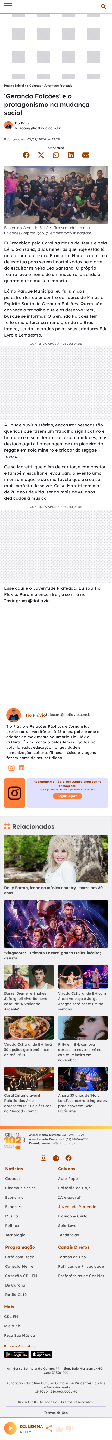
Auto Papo (68, 1178)
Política (12, 1225)
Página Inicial (14, 85)
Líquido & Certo (73, 1216)
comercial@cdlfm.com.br (58, 1143)
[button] (103, 6)
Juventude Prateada (58, 85)
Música (11, 1216)
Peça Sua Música (19, 1335)
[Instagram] (43, 1158)
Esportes (13, 1206)
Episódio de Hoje (74, 1188)
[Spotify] (56, 1158)
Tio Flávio (22, 123)
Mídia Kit (12, 1326)
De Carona (15, 1285)
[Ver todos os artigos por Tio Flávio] (8, 126)
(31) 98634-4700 (77, 1139)
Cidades (13, 1178)
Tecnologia (15, 1235)
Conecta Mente (19, 1266)
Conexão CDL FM (21, 1275)
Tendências (68, 1235)
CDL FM (11, 1316)
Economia (14, 1197)
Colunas (35, 85)
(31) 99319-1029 (72, 1135)
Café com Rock (19, 1257)
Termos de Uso (72, 1257)
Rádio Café (16, 1294)
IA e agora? (69, 1197)
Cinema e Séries (20, 1188)
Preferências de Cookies (81, 1275)
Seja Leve (67, 1225)
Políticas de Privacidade (81, 1266)
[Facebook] (68, 1158)
